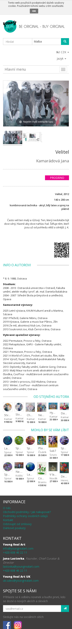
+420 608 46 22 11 (15, 552)
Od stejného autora (51, 396)
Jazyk (60, 58)
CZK (64, 52)
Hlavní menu (15, 69)
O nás (7, 508)
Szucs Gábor (57, 454)
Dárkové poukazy (14, 528)
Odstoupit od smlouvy (17, 524)
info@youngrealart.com (18, 548)
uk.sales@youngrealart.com (21, 580)
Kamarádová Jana (52, 161)
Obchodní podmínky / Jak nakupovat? (27, 512)
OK (34, 10)
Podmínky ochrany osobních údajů (25, 516)
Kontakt (8, 520)
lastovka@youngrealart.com (21, 566)
